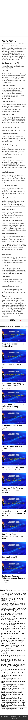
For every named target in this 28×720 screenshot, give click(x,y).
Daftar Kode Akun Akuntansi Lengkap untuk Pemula (13, 468)
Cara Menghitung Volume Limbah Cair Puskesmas (13, 705)
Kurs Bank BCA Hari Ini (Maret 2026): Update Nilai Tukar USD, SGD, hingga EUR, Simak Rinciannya (13, 599)
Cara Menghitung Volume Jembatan (12, 673)
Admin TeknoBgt (8, 43)
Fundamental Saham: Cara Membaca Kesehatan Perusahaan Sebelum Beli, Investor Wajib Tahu (13, 604)
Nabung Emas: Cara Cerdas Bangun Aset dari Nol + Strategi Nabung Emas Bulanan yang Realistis (13, 642)
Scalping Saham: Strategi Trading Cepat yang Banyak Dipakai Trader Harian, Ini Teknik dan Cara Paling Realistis (14, 609)
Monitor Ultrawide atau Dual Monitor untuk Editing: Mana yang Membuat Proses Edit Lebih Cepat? (13, 665)
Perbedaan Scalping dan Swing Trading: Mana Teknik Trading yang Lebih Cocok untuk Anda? (13, 594)
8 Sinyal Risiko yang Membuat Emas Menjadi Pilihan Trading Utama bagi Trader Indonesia (12, 647)
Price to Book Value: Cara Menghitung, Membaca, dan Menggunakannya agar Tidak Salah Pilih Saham (13, 623)
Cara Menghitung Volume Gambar (12, 709)
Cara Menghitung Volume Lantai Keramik (11, 675)
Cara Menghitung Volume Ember (11, 698)
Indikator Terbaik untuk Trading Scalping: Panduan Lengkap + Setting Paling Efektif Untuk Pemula (13, 660)
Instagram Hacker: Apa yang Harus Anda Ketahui (13, 385)
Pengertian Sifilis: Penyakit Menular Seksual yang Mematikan (12, 490)
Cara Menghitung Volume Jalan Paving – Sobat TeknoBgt (13, 689)
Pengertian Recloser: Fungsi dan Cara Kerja (13, 345)
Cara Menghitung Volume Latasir (11, 692)
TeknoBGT (6, 717)
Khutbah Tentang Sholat (11, 365)
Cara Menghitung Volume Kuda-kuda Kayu (13, 681)
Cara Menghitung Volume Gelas (11, 679)
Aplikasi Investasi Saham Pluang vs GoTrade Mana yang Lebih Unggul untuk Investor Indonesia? (13, 618)
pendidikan (6, 45)
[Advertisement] (14, 20)
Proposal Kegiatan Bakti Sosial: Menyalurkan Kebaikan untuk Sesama (14, 513)
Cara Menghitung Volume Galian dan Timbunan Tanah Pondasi (12, 685)
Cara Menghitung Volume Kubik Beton (13, 700)
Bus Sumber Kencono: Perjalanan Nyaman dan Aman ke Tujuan (14, 578)
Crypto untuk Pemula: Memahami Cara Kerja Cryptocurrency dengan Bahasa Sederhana (13, 652)
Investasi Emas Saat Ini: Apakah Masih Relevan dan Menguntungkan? (13, 656)
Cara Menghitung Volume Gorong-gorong (12, 695)
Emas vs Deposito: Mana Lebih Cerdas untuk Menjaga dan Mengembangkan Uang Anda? (13, 628)
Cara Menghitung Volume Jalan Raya (13, 703)
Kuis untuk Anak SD (9, 557)
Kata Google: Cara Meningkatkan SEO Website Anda (12, 536)
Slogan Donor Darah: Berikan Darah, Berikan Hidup (13, 405)
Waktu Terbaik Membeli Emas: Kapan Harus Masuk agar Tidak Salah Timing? (13, 637)
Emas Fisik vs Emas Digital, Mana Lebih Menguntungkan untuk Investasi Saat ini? (14, 633)
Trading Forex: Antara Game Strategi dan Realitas (13, 669)
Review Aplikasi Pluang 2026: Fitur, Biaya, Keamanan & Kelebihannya (12, 613)
